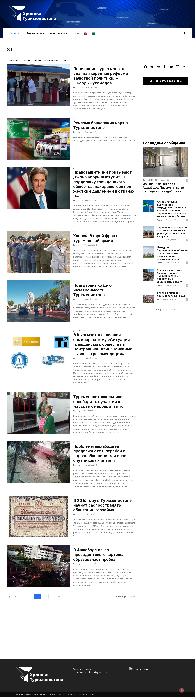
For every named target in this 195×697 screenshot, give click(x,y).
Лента (159, 220)
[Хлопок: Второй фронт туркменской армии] (38, 252)
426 (60, 597)
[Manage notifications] (181, 690)
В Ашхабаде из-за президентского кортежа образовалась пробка (98, 555)
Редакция (77, 87)
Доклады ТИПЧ (79, 331)
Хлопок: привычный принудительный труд (171, 294)
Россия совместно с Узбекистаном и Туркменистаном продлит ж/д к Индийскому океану (169, 276)
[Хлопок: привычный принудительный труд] (148, 297)
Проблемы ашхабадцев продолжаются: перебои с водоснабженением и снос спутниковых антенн (99, 453)
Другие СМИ (148, 180)
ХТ (74, 65)
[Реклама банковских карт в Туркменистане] (38, 139)
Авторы (26, 60)
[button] (183, 33)
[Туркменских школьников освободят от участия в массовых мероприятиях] (38, 413)
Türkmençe (13, 60)
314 (45, 597)
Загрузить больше (164, 309)
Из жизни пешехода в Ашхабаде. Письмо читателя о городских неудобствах (164, 187)
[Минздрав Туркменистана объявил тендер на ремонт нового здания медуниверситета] (148, 252)
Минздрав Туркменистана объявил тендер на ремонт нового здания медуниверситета (172, 253)
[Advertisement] (71, 633)
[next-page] (67, 596)
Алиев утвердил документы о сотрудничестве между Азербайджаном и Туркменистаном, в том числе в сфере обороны (172, 209)
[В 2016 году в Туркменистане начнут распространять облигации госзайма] (38, 517)
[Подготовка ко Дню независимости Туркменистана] (38, 301)
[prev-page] (9, 596)
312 (29, 597)
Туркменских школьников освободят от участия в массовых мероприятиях (99, 401)
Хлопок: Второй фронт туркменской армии (95, 238)
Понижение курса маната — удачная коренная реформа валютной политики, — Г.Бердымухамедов (100, 75)
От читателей (51, 60)
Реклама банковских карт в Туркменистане (100, 125)
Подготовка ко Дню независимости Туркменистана (92, 290)
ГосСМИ (37, 60)
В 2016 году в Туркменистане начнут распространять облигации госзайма (102, 505)
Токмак (65, 60)
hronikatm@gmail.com (96, 672)
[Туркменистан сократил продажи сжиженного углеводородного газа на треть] (148, 232)
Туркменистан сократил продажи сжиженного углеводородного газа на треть (172, 232)
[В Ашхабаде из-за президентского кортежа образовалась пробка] (38, 566)
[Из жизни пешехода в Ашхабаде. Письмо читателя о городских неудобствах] (165, 162)
